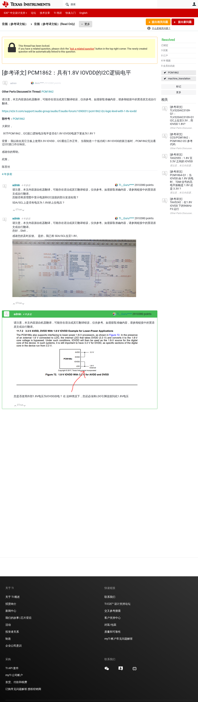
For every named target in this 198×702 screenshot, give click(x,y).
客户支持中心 (112, 617)
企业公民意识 (13, 645)
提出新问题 (185, 21)
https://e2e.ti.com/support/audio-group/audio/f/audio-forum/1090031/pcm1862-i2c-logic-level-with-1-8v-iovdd (69, 111)
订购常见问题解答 (16, 689)
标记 (178, 86)
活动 (8, 624)
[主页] (29, 4)
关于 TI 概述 (12, 596)
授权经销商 (34, 689)
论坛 (33, 12)
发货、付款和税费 (16, 682)
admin (13, 83)
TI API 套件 (12, 668)
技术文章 (45, 12)
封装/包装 (110, 624)
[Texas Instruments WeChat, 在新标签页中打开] (106, 669)
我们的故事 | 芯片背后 (18, 617)
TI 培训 (58, 12)
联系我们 (109, 596)
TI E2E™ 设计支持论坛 (117, 603)
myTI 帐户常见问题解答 (118, 638)
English (83, 12)
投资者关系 (12, 631)
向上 (14, 210)
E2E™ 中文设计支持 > (15, 12)
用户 (194, 4)
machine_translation (179, 78)
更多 (87, 24)
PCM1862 (173, 72)
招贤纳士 (10, 603)
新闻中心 (10, 610)
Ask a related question (82, 48)
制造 (8, 638)
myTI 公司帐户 (14, 675)
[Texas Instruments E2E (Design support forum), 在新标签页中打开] (120, 669)
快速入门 (71, 12)
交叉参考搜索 (112, 610)
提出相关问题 (160, 21)
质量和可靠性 (112, 631)
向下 (23, 210)
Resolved (168, 40)
